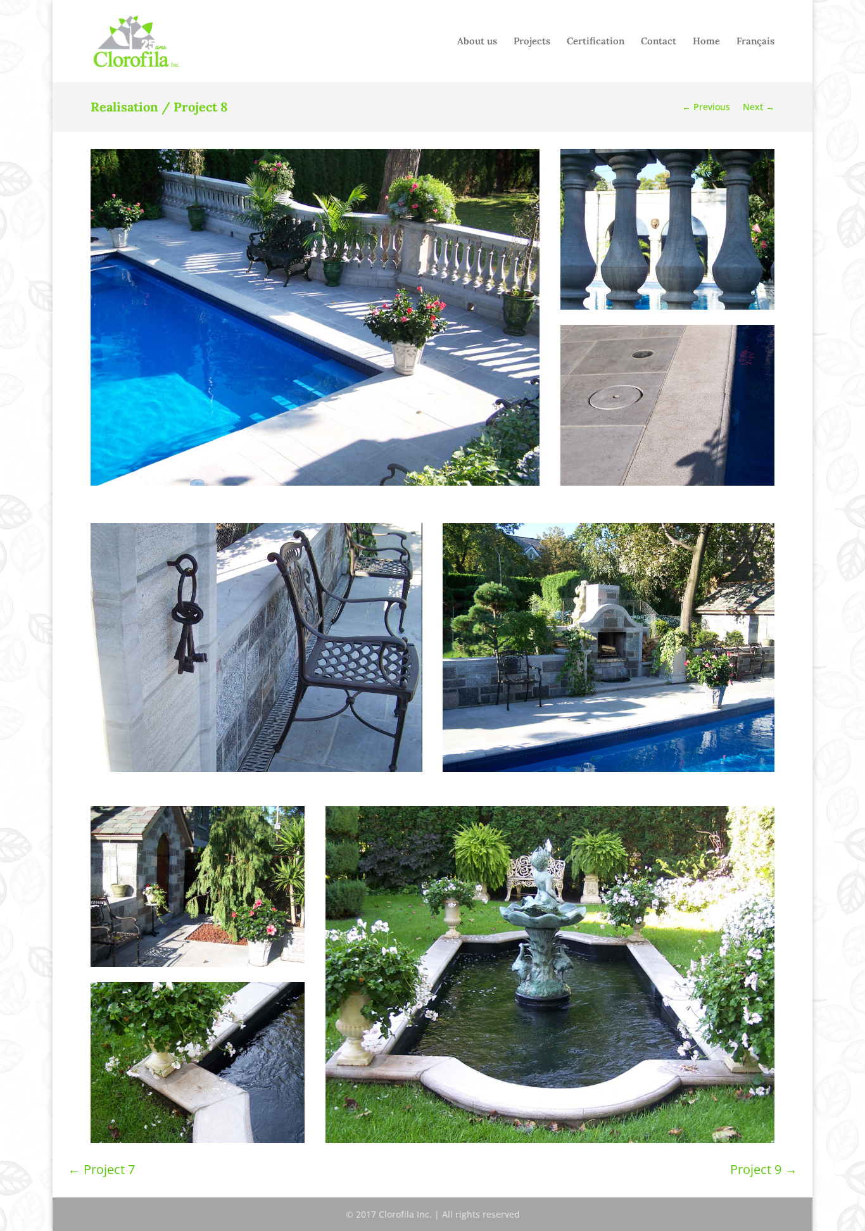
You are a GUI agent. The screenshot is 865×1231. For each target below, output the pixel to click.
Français (755, 42)
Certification (595, 42)
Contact (658, 42)
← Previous (706, 107)
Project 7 (101, 1169)
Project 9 (763, 1169)
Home (706, 42)
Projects (532, 42)
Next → (758, 107)
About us (477, 42)
